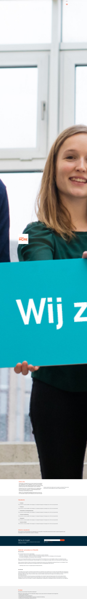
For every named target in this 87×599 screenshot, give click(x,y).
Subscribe (62, 540)
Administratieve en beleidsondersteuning (26, 510)
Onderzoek (22, 506)
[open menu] (67, 4)
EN (67, 1)
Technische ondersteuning (24, 514)
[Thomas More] (28, 239)
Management (22, 518)
